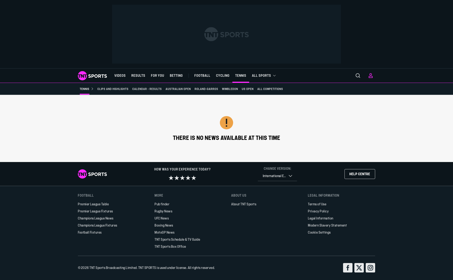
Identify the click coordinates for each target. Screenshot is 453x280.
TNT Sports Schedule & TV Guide (177, 239)
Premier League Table (93, 204)
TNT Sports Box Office (170, 246)
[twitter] (359, 267)
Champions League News (95, 218)
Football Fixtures (90, 232)
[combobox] (277, 176)
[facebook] (347, 267)
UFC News (162, 218)
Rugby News (163, 211)
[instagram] (370, 267)
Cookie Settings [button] (319, 232)
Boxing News (164, 225)
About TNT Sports (243, 204)
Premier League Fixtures (95, 211)
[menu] (357, 76)
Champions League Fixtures (97, 225)
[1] (171, 178)
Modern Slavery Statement (327, 225)
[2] (177, 178)
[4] (188, 178)
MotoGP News (165, 232)
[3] (182, 178)
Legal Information (320, 218)
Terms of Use (317, 204)
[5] (194, 178)
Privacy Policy (318, 211)
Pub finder (162, 204)
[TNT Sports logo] (92, 75)
